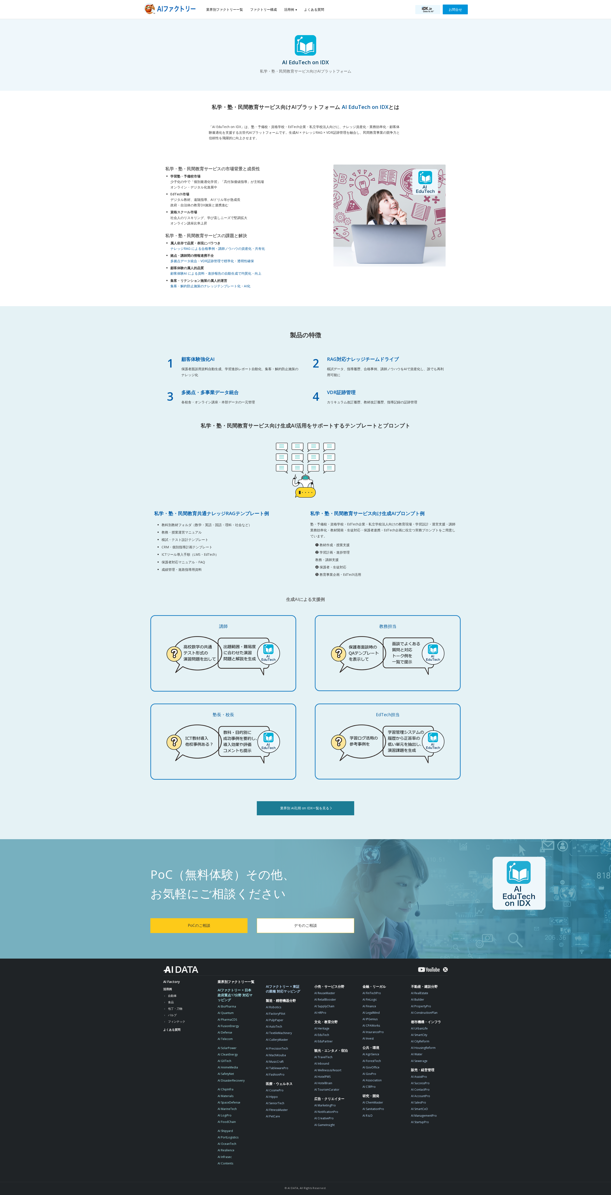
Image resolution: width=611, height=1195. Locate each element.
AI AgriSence (371, 1054)
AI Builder (417, 1000)
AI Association (372, 1080)
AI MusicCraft (275, 1062)
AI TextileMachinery (279, 1033)
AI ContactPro (420, 1090)
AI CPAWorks (371, 1026)
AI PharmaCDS (227, 1020)
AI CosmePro (275, 1090)
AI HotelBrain (323, 1083)
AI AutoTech (274, 1026)
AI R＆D (368, 1116)
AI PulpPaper (274, 1020)
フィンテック (176, 1021)
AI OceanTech (227, 1144)
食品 (171, 1002)
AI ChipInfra (225, 1089)
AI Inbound (321, 1064)
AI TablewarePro (277, 1068)
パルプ (172, 1015)
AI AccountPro (420, 1096)
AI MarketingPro (325, 1105)
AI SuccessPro (420, 1083)
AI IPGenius (370, 1019)
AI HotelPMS (322, 1077)
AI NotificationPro (326, 1112)
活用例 (289, 9)
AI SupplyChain (324, 1006)
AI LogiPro (225, 1115)
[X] (445, 969)
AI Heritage (321, 1028)
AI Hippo (272, 1097)
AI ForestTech (372, 1061)
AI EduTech (321, 1035)
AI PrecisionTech (277, 1048)
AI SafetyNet (226, 1074)
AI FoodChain (227, 1122)
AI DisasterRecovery (231, 1080)
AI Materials (225, 1096)
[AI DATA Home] (180, 969)
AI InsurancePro (373, 1032)
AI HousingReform (423, 1048)
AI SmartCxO (419, 1109)
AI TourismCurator (326, 1090)
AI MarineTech (227, 1109)
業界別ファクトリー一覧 (224, 9)
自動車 (172, 996)
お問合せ (455, 9)
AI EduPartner (323, 1041)
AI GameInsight (324, 1125)
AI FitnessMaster (277, 1110)
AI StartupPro (420, 1122)
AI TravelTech (323, 1057)
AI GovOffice (371, 1067)
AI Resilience (226, 1150)
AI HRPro (320, 1013)
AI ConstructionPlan (424, 1013)
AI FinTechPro (372, 993)
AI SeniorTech (275, 1103)
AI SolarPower (227, 1048)
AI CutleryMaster (277, 1040)
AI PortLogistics (228, 1137)
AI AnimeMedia (228, 1067)
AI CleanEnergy (228, 1054)
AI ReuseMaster (324, 993)
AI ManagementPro (424, 1116)
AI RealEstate (419, 993)
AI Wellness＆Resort (327, 1070)
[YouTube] (429, 969)
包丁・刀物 (175, 1009)
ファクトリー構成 (263, 9)
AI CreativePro (324, 1118)
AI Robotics (273, 1007)
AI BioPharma (227, 1006)
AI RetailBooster (325, 1000)
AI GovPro (369, 1074)
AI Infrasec (225, 1157)
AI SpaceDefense (229, 1102)
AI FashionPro (275, 1074)
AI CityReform (420, 1041)
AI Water (416, 1054)
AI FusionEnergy (228, 1026)
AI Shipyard (225, 1131)
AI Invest (368, 1038)
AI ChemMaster (373, 1102)
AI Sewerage (419, 1061)
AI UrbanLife (419, 1028)
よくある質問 (314, 9)
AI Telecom (225, 1039)
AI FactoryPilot (275, 1014)
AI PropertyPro (421, 1006)
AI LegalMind (371, 1013)
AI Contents (225, 1163)
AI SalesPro (418, 1102)
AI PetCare (273, 1116)
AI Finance (369, 1006)
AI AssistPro (419, 1077)
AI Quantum (226, 1013)
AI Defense (225, 1032)
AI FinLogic (370, 1000)
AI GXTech (224, 1061)
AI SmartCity (419, 1035)
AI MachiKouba (276, 1055)
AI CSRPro (369, 1087)
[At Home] (171, 9)
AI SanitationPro (373, 1109)
